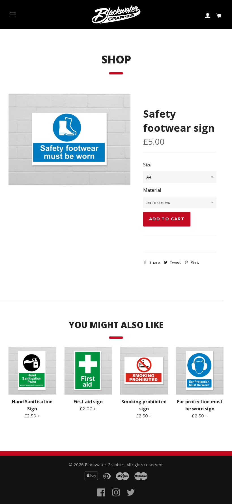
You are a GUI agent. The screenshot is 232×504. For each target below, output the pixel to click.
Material (152, 190)
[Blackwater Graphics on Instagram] (116, 499)
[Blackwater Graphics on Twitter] (131, 499)
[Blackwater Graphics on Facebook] (101, 499)
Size (147, 165)
